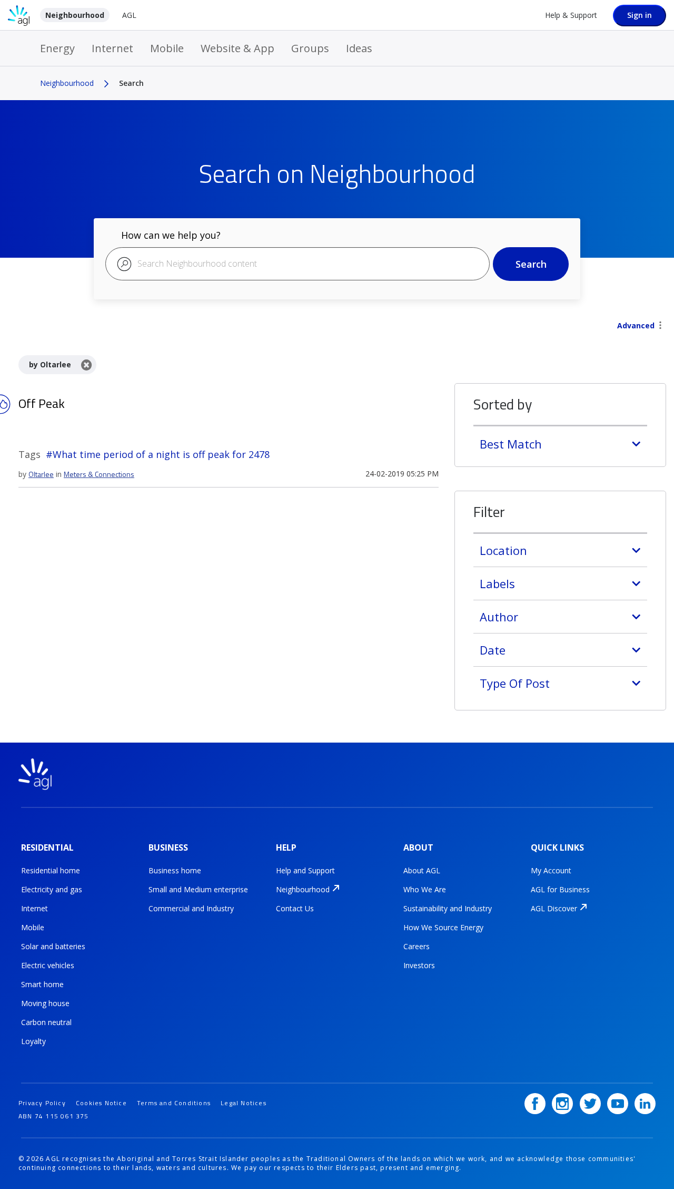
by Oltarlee (50, 364)
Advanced (636, 325)
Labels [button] (497, 583)
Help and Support (305, 870)
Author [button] (499, 617)
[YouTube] (617, 1103)
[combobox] (297, 263)
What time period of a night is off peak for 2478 (161, 454)
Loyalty (33, 1041)
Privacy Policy (42, 1103)
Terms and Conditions (174, 1103)
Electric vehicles (47, 965)
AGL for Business (560, 889)
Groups (310, 48)
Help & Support (571, 15)
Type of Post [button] (515, 683)
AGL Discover (554, 908)
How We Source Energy (443, 927)
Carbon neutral (46, 1022)
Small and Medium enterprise (198, 889)
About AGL (421, 870)
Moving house (45, 1003)
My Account (551, 870)
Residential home (50, 870)
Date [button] (493, 650)
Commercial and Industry (191, 908)
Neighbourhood (74, 15)
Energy (57, 48)
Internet (112, 48)
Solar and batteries (53, 946)
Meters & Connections (99, 474)
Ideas (359, 48)
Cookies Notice (101, 1103)
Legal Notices (243, 1103)
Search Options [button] (660, 326)
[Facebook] (535, 1103)
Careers (416, 946)
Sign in (639, 15)
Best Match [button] (511, 444)
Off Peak (41, 403)
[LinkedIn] (645, 1103)
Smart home (42, 984)
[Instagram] (562, 1103)
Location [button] (503, 550)
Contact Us (295, 908)
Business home (174, 870)
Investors (419, 965)
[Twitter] (590, 1103)
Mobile (167, 48)
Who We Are (424, 889)
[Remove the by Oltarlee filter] (86, 364)
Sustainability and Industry (447, 908)
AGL (129, 15)
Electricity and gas (51, 889)
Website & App (237, 48)
